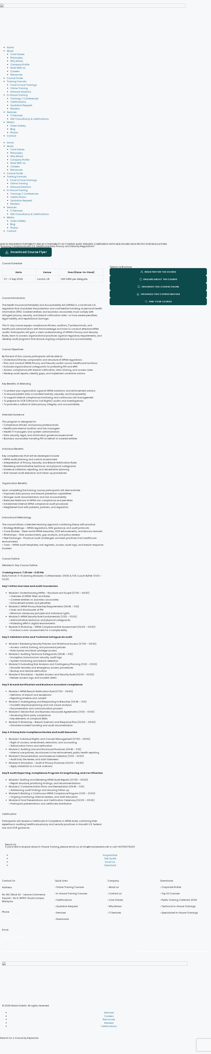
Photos (14, 132)
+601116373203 (126, 846)
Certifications (18, 101)
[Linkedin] (122, 951)
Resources (16, 74)
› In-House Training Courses (71, 893)
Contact (11, 135)
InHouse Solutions (20, 91)
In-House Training (17, 95)
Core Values (17, 54)
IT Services (16, 115)
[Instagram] (133, 951)
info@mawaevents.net (15, 937)
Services (12, 112)
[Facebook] (78, 951)
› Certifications (63, 900)
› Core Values (115, 900)
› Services (60, 912)
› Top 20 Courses (170, 893)
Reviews (15, 108)
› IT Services (114, 912)
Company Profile (19, 64)
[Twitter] (89, 951)
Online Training (19, 88)
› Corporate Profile (170, 887)
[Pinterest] (111, 951)
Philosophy (16, 57)
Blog (12, 129)
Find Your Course (160, 301)
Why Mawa (16, 61)
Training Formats (17, 81)
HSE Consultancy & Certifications (29, 119)
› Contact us (115, 893)
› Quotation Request (66, 906)
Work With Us (18, 67)
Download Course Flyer (29, 252)
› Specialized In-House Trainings (179, 912)
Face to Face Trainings (23, 85)
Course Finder (15, 78)
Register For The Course (160, 271)
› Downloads (62, 919)
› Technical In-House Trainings (178, 906)
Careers (15, 71)
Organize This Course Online (160, 286)
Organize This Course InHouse (160, 294)
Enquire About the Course (160, 279)
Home (10, 47)
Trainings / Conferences (24, 98)
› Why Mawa (115, 906)
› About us (113, 887)
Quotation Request (21, 105)
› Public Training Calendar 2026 (178, 900)
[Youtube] (100, 951)
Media (10, 122)
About (10, 51)
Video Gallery (18, 125)
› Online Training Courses (69, 887)
